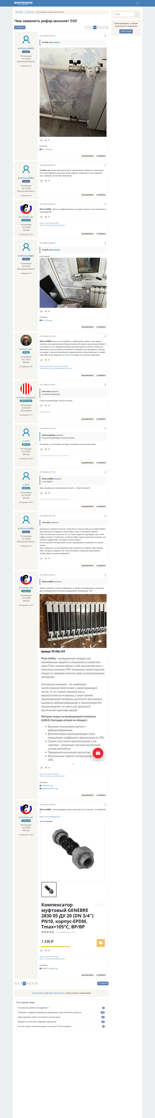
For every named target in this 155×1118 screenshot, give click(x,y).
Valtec (67, 355)
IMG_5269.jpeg (47, 320)
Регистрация (126, 31)
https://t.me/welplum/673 (50, 817)
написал (56, 42)
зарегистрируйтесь (56, 993)
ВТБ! (27, 441)
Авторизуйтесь (38, 993)
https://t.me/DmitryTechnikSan (49, 223)
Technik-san (27, 217)
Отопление (29, 12)
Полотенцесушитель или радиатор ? (33, 1008)
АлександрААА (27, 397)
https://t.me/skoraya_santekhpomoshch (52, 225)
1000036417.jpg (47, 786)
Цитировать (88, 156)
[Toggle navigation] (137, 3)
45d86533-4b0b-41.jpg (50, 789)
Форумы (19, 12)
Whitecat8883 (27, 48)
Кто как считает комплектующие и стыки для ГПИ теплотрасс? (44, 1026)
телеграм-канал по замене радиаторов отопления (56, 368)
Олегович (27, 349)
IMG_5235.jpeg (47, 149)
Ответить (20, 27)
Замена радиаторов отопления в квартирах (54, 366)
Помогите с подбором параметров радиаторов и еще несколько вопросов (49, 1012)
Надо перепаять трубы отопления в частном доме (39, 1017)
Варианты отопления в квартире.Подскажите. (37, 1022)
